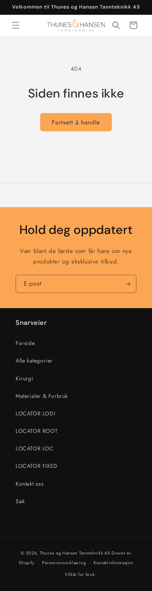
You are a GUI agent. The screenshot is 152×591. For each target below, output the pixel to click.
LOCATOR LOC (35, 448)
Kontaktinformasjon (113, 563)
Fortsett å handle (76, 122)
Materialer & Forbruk (42, 396)
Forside (25, 343)
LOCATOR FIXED (37, 466)
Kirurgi (24, 378)
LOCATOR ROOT (37, 431)
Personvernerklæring (64, 563)
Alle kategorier (34, 360)
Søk (20, 501)
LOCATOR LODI (35, 413)
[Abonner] (127, 284)
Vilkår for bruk (80, 574)
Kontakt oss (30, 484)
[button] (15, 25)
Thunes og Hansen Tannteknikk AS (75, 553)
